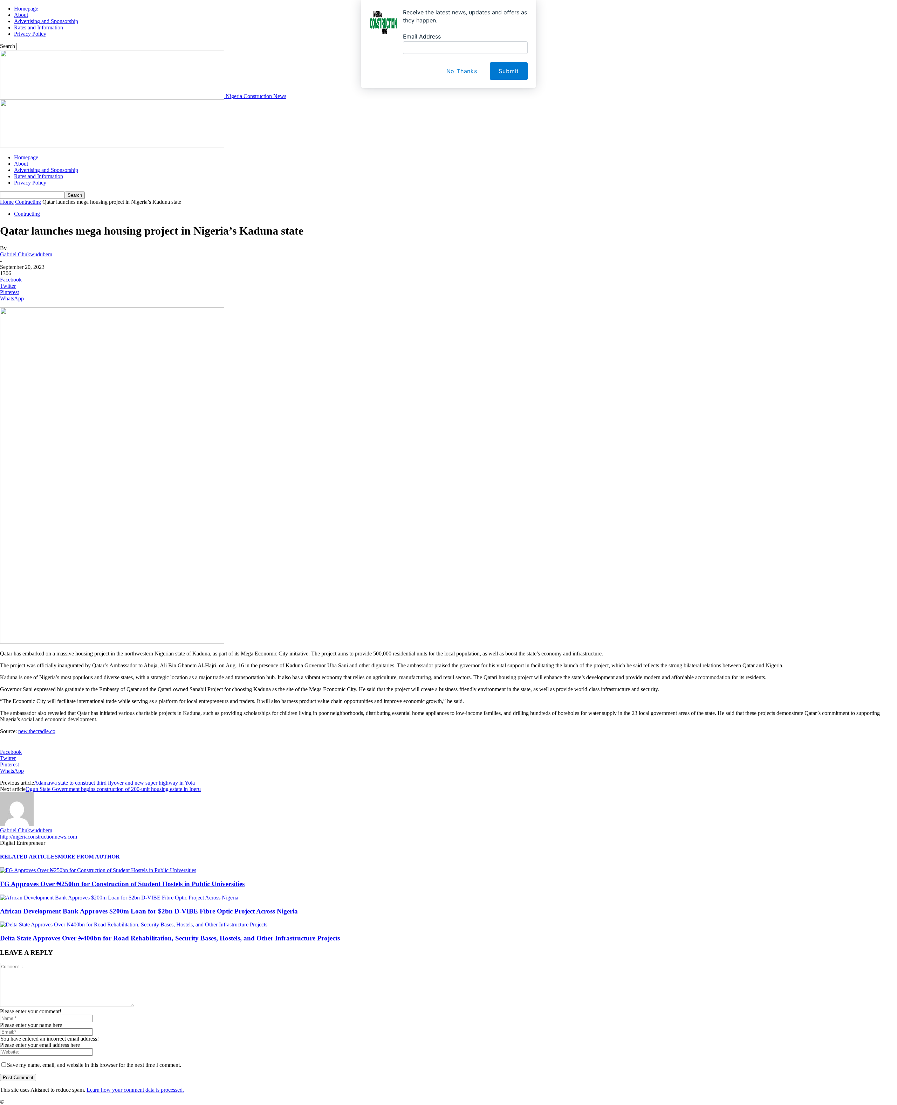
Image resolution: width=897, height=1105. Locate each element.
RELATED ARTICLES (29, 857)
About (21, 164)
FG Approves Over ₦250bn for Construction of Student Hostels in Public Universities (122, 884)
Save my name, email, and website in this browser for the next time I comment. (94, 1065)
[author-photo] (17, 824)
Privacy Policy (30, 183)
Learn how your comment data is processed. (135, 1090)
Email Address (422, 36)
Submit (509, 71)
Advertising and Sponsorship (46, 170)
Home (7, 202)
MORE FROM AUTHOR (89, 857)
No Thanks (461, 71)
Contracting (28, 202)
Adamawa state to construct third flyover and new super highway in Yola (114, 783)
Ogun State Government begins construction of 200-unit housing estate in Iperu (113, 789)
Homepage (26, 157)
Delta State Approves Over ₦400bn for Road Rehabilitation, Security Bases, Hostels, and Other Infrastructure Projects (170, 938)
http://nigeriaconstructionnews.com (38, 837)
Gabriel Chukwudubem (26, 254)
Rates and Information (38, 176)
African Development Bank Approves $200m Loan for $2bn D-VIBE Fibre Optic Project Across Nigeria (149, 911)
